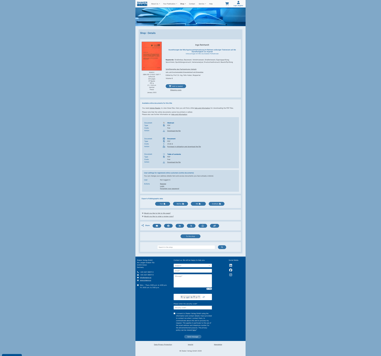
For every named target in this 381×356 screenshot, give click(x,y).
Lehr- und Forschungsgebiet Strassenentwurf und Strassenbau (184, 72)
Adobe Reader (155, 108)
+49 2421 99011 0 (146, 272)
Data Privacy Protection (163, 345)
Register (163, 184)
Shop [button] (183, 4)
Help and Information (179, 114)
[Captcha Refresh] (203, 297)
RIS (197, 204)
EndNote (215, 204)
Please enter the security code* (185, 304)
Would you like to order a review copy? (159, 216)
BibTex (179, 204)
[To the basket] (227, 3)
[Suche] (222, 247)
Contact (192, 4)
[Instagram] (231, 275)
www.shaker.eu (145, 280)
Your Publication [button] (169, 4)
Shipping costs (175, 90)
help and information (202, 108)
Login (162, 186)
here (194, 330)
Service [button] (202, 4)
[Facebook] (231, 270)
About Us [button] (155, 4)
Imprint (190, 345)
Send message (192, 337)
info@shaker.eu (145, 278)
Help (211, 4)
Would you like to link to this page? (157, 213)
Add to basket (177, 86)
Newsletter (218, 345)
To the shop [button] (190, 236)
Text (161, 204)
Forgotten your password (169, 189)
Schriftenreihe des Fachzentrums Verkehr (181, 69)
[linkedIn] (231, 265)
